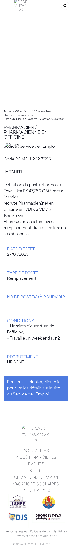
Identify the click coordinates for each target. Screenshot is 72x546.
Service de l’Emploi (38, 147)
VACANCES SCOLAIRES (36, 483)
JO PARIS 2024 (36, 490)
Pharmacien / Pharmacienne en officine (26, 133)
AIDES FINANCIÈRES (36, 457)
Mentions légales (16, 531)
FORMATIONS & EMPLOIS (36, 477)
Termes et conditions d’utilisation (36, 536)
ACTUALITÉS (36, 450)
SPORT (36, 470)
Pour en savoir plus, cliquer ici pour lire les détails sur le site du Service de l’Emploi (34, 388)
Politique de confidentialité (47, 531)
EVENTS (36, 463)
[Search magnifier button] (65, 6)
